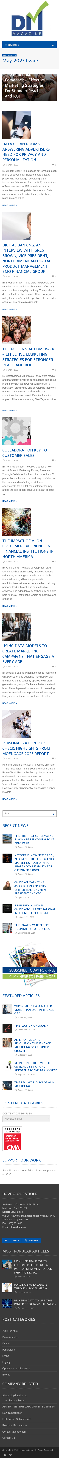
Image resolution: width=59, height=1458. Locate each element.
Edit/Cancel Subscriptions (16, 1419)
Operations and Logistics (16, 1368)
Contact (14, 1240)
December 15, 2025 (26, 1029)
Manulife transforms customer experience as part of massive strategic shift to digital (33, 1266)
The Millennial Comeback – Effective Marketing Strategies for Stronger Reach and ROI (25, 85)
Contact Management (14, 1431)
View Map (34, 1240)
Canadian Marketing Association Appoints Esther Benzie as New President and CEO (30, 887)
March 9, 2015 (24, 1292)
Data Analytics (10, 1337)
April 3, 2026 (23, 897)
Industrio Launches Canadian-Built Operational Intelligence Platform (34, 909)
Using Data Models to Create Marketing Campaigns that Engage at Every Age (29, 653)
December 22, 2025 (26, 932)
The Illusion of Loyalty (31, 1026)
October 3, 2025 (25, 1054)
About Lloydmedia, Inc (14, 1395)
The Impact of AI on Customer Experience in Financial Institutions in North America (28, 548)
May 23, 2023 (12, 164)
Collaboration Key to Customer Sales (24, 453)
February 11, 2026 (26, 916)
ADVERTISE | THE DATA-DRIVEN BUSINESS (28, 1406)
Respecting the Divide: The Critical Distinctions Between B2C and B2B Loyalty (35, 1066)
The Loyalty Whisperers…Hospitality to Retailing (32, 927)
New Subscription (12, 1413)
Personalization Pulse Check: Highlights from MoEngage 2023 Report (26, 748)
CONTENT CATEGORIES (17, 1113)
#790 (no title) (10, 1331)
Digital (6, 1343)
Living (5, 1356)
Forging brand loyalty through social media (30, 1286)
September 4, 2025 (26, 1074)
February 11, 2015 (26, 1308)
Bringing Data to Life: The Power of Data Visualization (35, 1302)
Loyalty (6, 1362)
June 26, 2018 (24, 1276)
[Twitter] (10, 1455)
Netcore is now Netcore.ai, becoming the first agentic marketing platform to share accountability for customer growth (34, 862)
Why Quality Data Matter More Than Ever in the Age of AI (34, 1009)
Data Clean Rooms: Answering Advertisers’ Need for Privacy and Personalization (26, 151)
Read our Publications (14, 1425)
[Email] (4, 1455)
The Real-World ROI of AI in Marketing (34, 1084)
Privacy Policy (17, 1400)
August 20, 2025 (25, 1090)
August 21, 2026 (25, 847)
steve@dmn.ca (18, 1226)
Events (6, 1374)
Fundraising (9, 1349)
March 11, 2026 (25, 1017)
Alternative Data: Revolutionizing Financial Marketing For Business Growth (33, 1045)
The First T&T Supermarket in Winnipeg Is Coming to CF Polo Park (34, 839)
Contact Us (8, 1437)
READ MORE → (9, 205)
